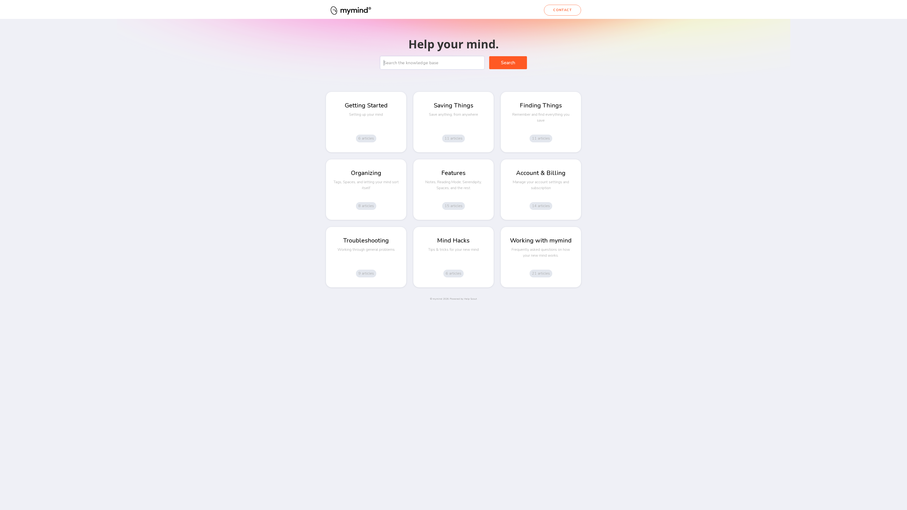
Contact (562, 10)
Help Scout (470, 299)
